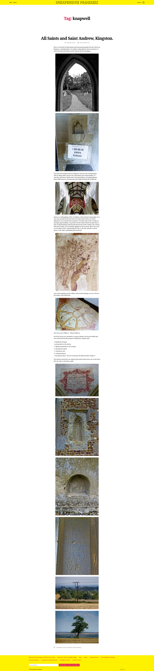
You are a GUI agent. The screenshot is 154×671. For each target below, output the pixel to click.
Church (65, 647)
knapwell (70, 647)
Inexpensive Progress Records (49, 660)
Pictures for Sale (94, 657)
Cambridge (59, 647)
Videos (85, 657)
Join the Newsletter (34, 660)
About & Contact (76, 660)
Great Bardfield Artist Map (108, 657)
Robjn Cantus (71, 42)
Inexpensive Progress (37, 669)
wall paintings (77, 647)
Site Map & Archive (65, 660)
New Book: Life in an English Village (67, 657)
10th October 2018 (84, 42)
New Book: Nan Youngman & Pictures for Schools (42, 657)
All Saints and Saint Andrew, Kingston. (77, 38)
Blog (80, 657)
